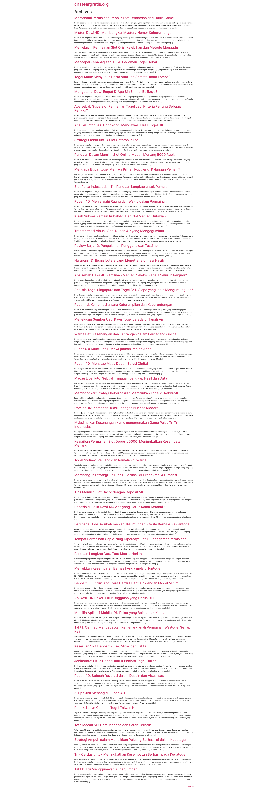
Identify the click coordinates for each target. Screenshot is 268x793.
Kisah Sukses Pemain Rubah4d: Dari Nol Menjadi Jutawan (120, 216)
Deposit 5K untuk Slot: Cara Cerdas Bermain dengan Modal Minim (126, 583)
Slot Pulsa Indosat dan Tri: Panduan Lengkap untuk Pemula (120, 187)
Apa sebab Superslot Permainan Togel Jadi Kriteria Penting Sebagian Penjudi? (129, 108)
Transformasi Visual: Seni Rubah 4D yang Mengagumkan (119, 231)
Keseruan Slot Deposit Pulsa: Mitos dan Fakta (110, 646)
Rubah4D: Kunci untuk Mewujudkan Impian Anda (112, 349)
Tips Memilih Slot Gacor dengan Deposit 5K (108, 492)
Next (191, 786)
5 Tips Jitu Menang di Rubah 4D (99, 693)
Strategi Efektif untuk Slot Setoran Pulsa (106, 140)
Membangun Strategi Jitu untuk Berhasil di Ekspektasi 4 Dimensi (125, 475)
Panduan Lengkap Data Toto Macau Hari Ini (108, 554)
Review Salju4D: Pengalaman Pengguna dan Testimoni (117, 246)
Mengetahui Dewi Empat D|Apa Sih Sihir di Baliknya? (115, 92)
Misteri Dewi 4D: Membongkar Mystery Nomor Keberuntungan (123, 33)
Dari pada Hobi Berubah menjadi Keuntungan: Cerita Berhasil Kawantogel (132, 524)
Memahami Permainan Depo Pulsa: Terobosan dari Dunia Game (124, 18)
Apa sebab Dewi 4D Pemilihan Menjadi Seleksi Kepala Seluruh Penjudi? (130, 275)
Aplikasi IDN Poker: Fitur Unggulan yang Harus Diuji (114, 598)
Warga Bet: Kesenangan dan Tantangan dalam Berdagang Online (125, 334)
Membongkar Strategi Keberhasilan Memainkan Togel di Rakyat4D (127, 393)
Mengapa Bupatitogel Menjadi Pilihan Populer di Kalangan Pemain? (127, 169)
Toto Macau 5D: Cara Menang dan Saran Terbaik (112, 725)
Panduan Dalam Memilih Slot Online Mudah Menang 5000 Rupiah (126, 155)
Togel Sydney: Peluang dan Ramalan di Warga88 (112, 460)
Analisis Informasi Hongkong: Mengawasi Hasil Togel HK (118, 125)
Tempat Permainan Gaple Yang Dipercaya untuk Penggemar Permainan (130, 539)
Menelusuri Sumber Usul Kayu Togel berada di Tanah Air (118, 319)
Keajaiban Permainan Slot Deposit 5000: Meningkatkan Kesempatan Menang (128, 443)
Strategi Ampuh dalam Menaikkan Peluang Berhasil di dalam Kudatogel (130, 740)
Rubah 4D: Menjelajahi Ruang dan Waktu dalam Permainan (120, 201)
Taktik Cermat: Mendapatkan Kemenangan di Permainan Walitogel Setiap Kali (132, 629)
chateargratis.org (91, 4)
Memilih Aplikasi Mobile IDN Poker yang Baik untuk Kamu (119, 613)
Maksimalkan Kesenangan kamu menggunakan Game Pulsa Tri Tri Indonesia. (126, 424)
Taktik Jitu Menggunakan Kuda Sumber (105, 769)
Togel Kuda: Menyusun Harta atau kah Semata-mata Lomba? (122, 77)
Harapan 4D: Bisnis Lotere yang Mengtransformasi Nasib (119, 260)
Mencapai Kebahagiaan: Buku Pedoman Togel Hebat (115, 62)
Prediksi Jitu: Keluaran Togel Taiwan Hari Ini (108, 708)
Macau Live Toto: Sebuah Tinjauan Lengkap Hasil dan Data (120, 378)
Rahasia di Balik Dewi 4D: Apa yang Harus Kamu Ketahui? (119, 507)
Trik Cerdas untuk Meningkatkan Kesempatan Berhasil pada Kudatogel (130, 754)
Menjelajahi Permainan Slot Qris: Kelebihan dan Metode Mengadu (126, 47)
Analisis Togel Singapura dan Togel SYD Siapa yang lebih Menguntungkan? (133, 290)
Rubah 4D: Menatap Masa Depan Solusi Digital (111, 364)
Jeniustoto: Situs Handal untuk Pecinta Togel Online (115, 661)
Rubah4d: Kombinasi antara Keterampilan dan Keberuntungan (123, 305)
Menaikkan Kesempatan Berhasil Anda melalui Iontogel (117, 568)
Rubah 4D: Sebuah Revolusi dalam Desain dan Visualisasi (119, 676)
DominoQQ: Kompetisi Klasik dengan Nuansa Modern (116, 408)
